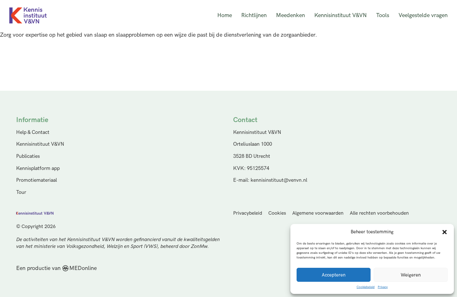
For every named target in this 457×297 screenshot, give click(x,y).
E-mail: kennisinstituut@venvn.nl (270, 180)
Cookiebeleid (366, 287)
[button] (444, 232)
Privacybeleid (247, 213)
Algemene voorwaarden (318, 213)
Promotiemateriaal (36, 180)
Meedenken (290, 15)
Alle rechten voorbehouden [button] (379, 213)
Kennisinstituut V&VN (340, 15)
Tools (382, 15)
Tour (21, 192)
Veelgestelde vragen (423, 15)
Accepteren (333, 275)
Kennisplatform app (38, 168)
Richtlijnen (254, 15)
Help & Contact (32, 132)
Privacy (383, 287)
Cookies (277, 213)
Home (224, 15)
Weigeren (411, 275)
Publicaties (28, 156)
